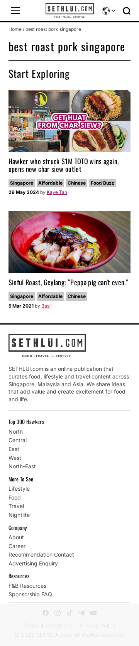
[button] (15, 11)
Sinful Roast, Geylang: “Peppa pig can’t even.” (68, 282)
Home (15, 29)
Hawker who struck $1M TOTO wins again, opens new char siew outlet (63, 165)
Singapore (21, 183)
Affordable (50, 183)
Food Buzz (102, 183)
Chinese (77, 183)
